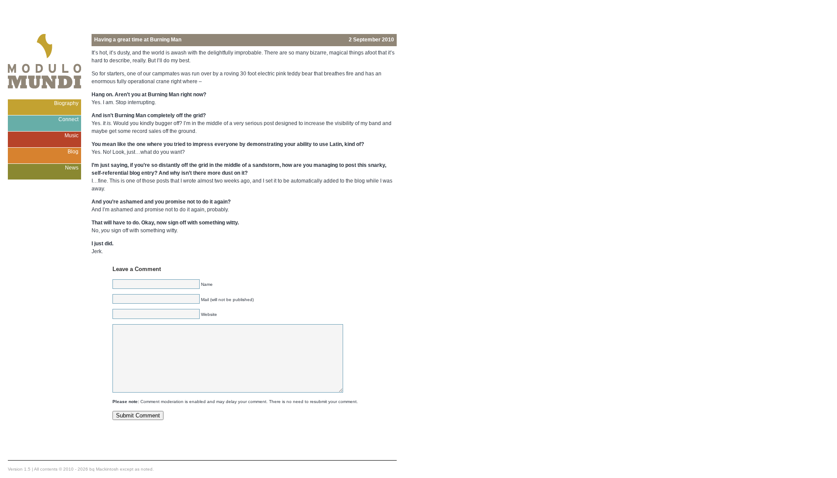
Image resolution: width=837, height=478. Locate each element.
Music (71, 135)
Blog (73, 152)
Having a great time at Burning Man (137, 40)
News (71, 168)
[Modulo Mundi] (44, 97)
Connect (68, 119)
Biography (66, 103)
